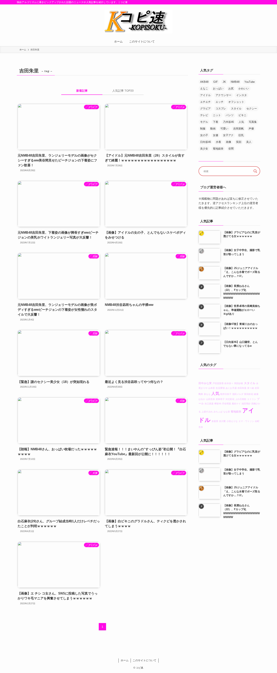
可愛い (224, 128)
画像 (228, 141)
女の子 (204, 135)
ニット (217, 115)
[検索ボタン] (162, 41)
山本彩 (211, 388)
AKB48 (204, 81)
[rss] (257, 2)
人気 (241, 121)
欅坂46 (217, 404)
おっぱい (218, 88)
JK (224, 81)
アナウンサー (223, 95)
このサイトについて (144, 660)
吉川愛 (222, 421)
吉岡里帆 (238, 128)
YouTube (249, 81)
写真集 (253, 121)
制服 (202, 128)
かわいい (243, 88)
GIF (215, 81)
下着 (215, 121)
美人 (248, 141)
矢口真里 (209, 404)
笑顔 (238, 141)
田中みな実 (205, 383)
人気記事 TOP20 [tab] (123, 90)
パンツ (230, 115)
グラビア (205, 108)
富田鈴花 (248, 394)
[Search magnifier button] (255, 171)
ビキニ (242, 115)
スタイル (236, 108)
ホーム (125, 660)
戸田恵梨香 (218, 383)
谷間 (231, 148)
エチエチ (205, 101)
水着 (218, 141)
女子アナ (228, 135)
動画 (213, 128)
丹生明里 (226, 404)
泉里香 (215, 421)
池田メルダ (237, 394)
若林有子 (220, 399)
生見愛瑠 (220, 388)
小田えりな (232, 421)
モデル (204, 121)
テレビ (204, 115)
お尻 (231, 88)
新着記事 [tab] (82, 90)
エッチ (219, 101)
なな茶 (226, 411)
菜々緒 (250, 388)
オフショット (236, 101)
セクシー (251, 108)
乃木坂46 (228, 121)
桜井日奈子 (225, 394)
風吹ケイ (236, 404)
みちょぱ (218, 411)
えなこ (204, 88)
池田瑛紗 (246, 404)
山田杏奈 (210, 399)
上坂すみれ (207, 411)
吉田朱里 (241, 388)
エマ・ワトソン (246, 421)
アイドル (205, 95)
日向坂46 (205, 141)
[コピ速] (138, 21)
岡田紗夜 (238, 383)
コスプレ (221, 108)
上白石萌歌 (240, 399)
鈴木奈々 (228, 383)
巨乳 (241, 135)
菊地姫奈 (218, 148)
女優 (215, 135)
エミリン (251, 399)
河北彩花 (229, 399)
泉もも (207, 394)
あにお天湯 (231, 388)
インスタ (241, 95)
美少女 (204, 148)
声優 (251, 128)
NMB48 (235, 81)
